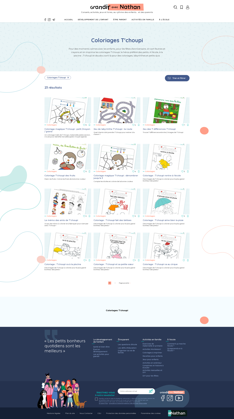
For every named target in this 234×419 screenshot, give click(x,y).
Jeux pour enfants (151, 359)
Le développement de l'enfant (102, 340)
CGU (99, 413)
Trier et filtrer (179, 78)
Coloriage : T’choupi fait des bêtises (112, 220)
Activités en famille (143, 20)
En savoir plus (103, 403)
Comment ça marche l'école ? (176, 345)
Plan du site (70, 413)
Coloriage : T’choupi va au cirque (160, 264)
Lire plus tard (84, 125)
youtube (179, 398)
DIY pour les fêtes (150, 376)
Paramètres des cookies (151, 413)
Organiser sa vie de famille (126, 352)
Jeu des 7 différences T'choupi (159, 129)
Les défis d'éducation (127, 348)
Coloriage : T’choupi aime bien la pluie (163, 220)
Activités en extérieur (152, 363)
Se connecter (188, 7)
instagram (49, 19)
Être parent (123, 339)
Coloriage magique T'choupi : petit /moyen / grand (67, 130)
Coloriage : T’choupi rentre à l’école (162, 175)
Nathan (177, 413)
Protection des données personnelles (121, 413)
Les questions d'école (127, 345)
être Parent (120, 20)
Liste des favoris (181, 7)
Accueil (68, 20)
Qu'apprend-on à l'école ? (174, 350)
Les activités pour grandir (101, 355)
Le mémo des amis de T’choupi (61, 220)
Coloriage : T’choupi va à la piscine (62, 264)
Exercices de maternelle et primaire (152, 345)
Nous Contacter (86, 413)
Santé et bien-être (101, 347)
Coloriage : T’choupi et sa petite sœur (114, 264)
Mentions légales (53, 413)
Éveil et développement (100, 351)
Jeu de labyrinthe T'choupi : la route (113, 129)
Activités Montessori (152, 349)
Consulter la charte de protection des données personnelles (128, 403)
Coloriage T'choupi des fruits (59, 175)
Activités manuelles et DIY (152, 371)
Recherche (175, 7)
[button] (67, 110)
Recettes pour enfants (153, 356)
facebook (45, 19)
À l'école (171, 339)
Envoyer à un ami (53, 20)
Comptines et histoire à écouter (153, 367)
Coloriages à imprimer (152, 353)
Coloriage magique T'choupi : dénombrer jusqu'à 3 (116, 176)
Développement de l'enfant (93, 20)
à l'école (164, 20)
